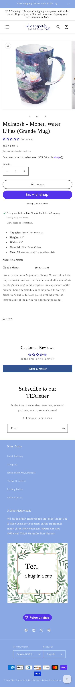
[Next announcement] (68, 4)
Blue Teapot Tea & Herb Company (26, 680)
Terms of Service (16, 480)
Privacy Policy (15, 489)
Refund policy (15, 497)
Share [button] (9, 318)
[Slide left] (29, 116)
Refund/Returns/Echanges (21, 472)
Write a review (37, 368)
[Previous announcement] (7, 4)
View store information (20, 222)
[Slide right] (46, 116)
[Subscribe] (64, 428)
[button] (7, 27)
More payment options (37, 203)
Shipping (6, 151)
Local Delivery (15, 456)
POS (44, 680)
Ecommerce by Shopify (60, 680)
